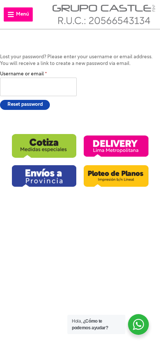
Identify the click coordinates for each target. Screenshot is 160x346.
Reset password (25, 104)
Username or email (24, 73)
